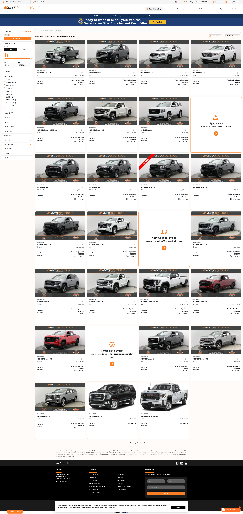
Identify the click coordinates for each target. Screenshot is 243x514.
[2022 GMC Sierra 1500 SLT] (112, 111)
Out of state (203, 9)
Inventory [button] (169, 9)
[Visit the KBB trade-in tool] (121, 22)
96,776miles (184, 190)
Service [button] (191, 9)
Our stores (120, 475)
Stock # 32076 (144, 414)
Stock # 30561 (92, 127)
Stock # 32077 (40, 356)
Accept (178, 507)
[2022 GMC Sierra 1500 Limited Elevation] (60, 111)
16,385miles (236, 247)
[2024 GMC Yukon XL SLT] (112, 397)
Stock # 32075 (40, 127)
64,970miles (184, 361)
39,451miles (132, 247)
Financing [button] (180, 9)
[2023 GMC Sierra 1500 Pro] (216, 168)
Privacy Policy (93, 489)
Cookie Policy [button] (73, 507)
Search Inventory (155, 9)
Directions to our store (124, 486)
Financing (120, 478)
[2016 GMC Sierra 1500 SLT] (164, 168)
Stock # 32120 (40, 185)
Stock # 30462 (196, 356)
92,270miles (80, 133)
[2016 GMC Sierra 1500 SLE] (60, 54)
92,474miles (236, 75)
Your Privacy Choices (120, 512)
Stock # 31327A (41, 70)
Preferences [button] (111, 507)
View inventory (93, 475)
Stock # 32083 (92, 414)
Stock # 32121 (92, 185)
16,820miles (80, 190)
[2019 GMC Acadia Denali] (216, 54)
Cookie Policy (121, 489)
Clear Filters (27, 31)
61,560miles (80, 419)
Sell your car (121, 481)
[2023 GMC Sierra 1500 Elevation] (216, 283)
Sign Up (166, 493)
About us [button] (235, 9)
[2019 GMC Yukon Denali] (164, 111)
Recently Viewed (233, 2)
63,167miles (80, 247)
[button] (16, 2)
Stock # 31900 (144, 356)
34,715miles (132, 304)
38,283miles (184, 304)
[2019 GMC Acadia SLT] (164, 54)
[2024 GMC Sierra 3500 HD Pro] (164, 283)
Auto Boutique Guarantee (97, 486)
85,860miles (184, 419)
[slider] (4, 58)
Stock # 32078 (196, 299)
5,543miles (236, 361)
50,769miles (236, 190)
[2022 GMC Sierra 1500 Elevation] (60, 225)
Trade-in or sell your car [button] (218, 9)
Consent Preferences (15, 511)
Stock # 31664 (196, 185)
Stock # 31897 (144, 185)
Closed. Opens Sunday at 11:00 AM (197, 2)
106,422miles (131, 133)
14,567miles (80, 304)
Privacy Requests (94, 492)
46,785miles (132, 419)
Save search (18, 38)
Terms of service (94, 483)
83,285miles (184, 75)
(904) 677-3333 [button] (39, 2)
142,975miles (79, 75)
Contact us (92, 478)
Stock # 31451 (144, 127)
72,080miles (184, 133)
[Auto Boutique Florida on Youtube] (181, 463)
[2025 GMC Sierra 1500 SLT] (112, 225)
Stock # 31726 (196, 70)
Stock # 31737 (40, 299)
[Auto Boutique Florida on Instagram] (185, 463)
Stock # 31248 (92, 299)
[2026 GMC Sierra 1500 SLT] (216, 340)
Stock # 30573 (40, 414)
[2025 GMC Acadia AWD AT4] (60, 283)
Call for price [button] (131, 423)
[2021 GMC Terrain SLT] (112, 54)
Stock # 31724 (144, 70)
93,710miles (132, 75)
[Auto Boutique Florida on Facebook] (176, 463)
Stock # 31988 (144, 299)
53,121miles (80, 361)
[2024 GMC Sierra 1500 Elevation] (216, 225)
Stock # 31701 (92, 70)
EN (178, 2)
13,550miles (132, 190)
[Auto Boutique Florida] (21, 9)
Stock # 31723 (40, 242)
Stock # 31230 (92, 242)
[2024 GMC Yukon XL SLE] (164, 340)
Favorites (218, 2)
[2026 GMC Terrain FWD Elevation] (60, 168)
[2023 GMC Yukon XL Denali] (60, 397)
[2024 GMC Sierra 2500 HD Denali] (164, 397)
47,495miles (236, 304)
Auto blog (120, 483)
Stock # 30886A (197, 242)
